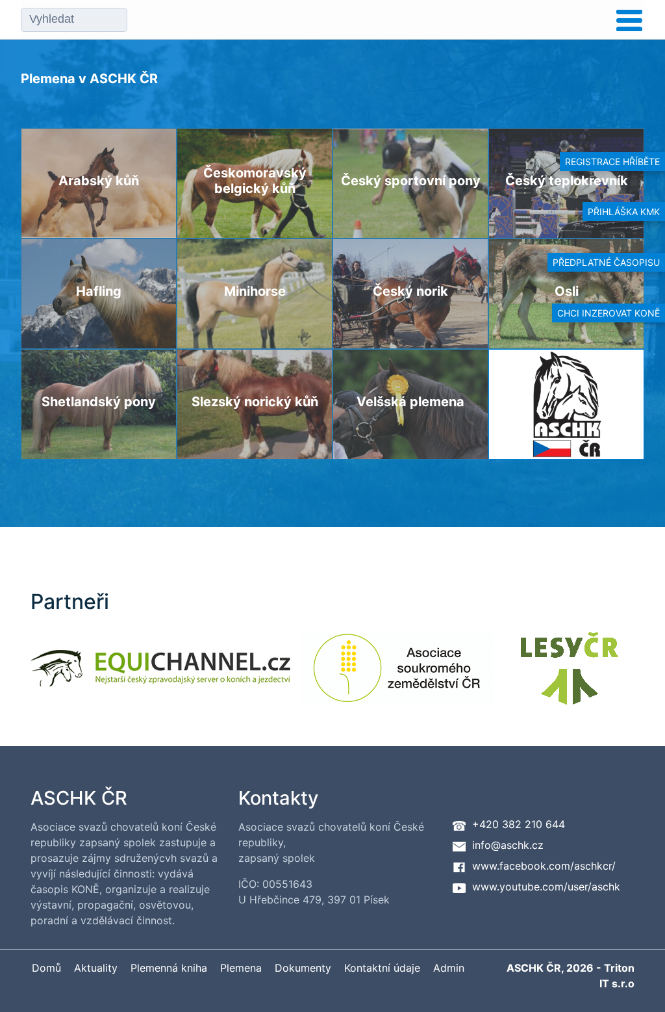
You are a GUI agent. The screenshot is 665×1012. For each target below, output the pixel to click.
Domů (46, 967)
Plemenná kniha (169, 967)
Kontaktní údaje (382, 967)
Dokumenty (303, 967)
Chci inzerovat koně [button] (608, 312)
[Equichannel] (160, 676)
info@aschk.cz (508, 844)
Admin (448, 967)
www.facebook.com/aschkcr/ (544, 865)
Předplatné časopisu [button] (606, 262)
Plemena (241, 967)
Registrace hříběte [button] (612, 161)
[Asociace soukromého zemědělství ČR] (397, 676)
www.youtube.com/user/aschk (546, 886)
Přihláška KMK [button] (624, 211)
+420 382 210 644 (518, 824)
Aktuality (96, 967)
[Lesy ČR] (569, 676)
